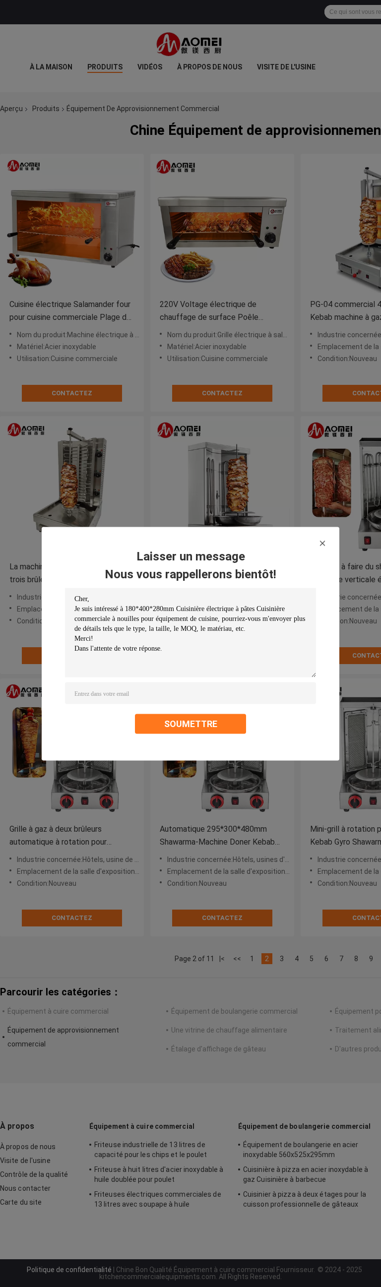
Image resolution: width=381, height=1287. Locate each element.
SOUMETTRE (190, 723)
